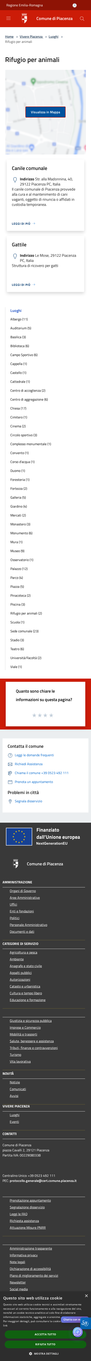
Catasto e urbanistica (25, 986)
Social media (19, 1289)
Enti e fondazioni (22, 911)
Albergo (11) (19, 319)
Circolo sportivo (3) (23, 435)
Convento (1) (19, 452)
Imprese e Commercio (25, 1027)
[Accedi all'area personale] (74, 5)
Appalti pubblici (21, 972)
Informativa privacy (24, 1255)
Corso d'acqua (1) (22, 461)
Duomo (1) (17, 470)
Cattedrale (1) (20, 381)
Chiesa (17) (18, 408)
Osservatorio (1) (21, 559)
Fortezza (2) (18, 488)
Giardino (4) (18, 506)
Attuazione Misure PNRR (28, 1227)
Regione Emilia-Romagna (24, 5)
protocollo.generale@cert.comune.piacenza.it (43, 1180)
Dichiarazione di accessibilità (30, 1268)
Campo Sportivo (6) (23, 354)
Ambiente (17, 959)
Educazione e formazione (28, 999)
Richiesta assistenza (24, 1220)
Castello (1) (18, 372)
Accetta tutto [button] (45, 1334)
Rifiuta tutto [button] (45, 1344)
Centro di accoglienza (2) (27, 390)
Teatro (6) (17, 648)
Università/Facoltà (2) (25, 657)
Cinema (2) (18, 426)
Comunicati (18, 1089)
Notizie (15, 1082)
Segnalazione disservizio (27, 1207)
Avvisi (14, 1095)
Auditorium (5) (20, 328)
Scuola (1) (17, 622)
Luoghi (53, 36)
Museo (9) (17, 550)
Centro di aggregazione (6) (29, 399)
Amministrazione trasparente (31, 1248)
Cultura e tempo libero (26, 993)
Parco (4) (16, 577)
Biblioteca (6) (19, 345)
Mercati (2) (18, 515)
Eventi (14, 1121)
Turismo (15, 1054)
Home (9, 36)
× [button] (86, 1296)
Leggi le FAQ (19, 1213)
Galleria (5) (18, 497)
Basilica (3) (18, 337)
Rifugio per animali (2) (26, 613)
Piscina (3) (17, 604)
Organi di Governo (23, 890)
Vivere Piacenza (31, 36)
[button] (82, 18)
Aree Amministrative (25, 897)
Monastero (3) (20, 524)
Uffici (13, 904)
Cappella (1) (18, 363)
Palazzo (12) (19, 568)
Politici (14, 917)
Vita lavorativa (20, 1061)
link (5, 1325)
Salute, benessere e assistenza (32, 1041)
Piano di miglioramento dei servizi (34, 1275)
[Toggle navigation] (8, 18)
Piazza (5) (17, 586)
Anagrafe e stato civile (26, 965)
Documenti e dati (22, 931)
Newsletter (18, 1282)
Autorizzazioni (20, 979)
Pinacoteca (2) (20, 595)
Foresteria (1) (19, 479)
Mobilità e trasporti (23, 1034)
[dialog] (45, 1326)
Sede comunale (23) (24, 631)
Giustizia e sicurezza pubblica (31, 1020)
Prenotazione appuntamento (30, 1200)
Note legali (17, 1261)
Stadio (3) (17, 640)
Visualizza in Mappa (45, 112)
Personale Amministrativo (28, 924)
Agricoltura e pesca (23, 952)
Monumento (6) (21, 533)
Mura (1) (16, 541)
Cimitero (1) (18, 417)
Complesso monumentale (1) (30, 443)
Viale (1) (16, 666)
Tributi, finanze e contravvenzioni (34, 1047)
